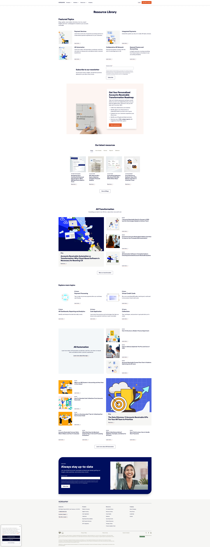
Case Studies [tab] (98, 150)
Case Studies (108, 514)
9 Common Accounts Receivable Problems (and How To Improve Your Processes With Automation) (136, 237)
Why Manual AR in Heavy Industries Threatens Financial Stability (94, 178)
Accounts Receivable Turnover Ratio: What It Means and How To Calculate (69, 432)
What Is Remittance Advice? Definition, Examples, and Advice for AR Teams (116, 433)
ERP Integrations (85, 523)
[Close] (20, 526)
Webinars (108, 516)
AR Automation (79, 47)
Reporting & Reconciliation (87, 518)
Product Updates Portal (110, 526)
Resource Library (109, 511)
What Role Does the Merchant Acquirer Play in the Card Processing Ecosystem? (92, 433)
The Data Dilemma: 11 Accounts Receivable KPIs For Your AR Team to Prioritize (128, 418)
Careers (131, 516)
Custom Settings (142, 536)
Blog (62, 253)
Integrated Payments (129, 31)
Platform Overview (86, 509)
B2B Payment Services (86, 521)
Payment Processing (81, 293)
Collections (126, 311)
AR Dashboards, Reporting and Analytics (72, 311)
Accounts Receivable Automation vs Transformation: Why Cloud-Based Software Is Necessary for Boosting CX (80, 258)
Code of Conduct (126, 532)
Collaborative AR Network (115, 47)
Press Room (132, 511)
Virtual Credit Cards (128, 293)
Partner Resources (109, 521)
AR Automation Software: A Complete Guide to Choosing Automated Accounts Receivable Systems (136, 254)
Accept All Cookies (11, 536)
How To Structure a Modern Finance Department (135, 330)
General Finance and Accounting (137, 48)
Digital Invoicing (85, 511)
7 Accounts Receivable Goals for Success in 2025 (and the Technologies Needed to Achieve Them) (135, 220)
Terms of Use (105, 532)
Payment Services (80, 31)
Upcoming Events (109, 518)
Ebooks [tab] (105, 150)
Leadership (132, 514)
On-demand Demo (109, 509)
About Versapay (133, 509)
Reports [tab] (111, 150)
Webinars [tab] (117, 150)
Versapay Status (109, 523)
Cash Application (96, 311)
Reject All (11, 539)
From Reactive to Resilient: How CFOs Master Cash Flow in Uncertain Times (131, 178)
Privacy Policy (125, 74)
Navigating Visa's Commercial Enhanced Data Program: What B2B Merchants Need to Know (77, 178)
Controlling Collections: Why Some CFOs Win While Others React (114, 177)
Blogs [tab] (91, 150)
